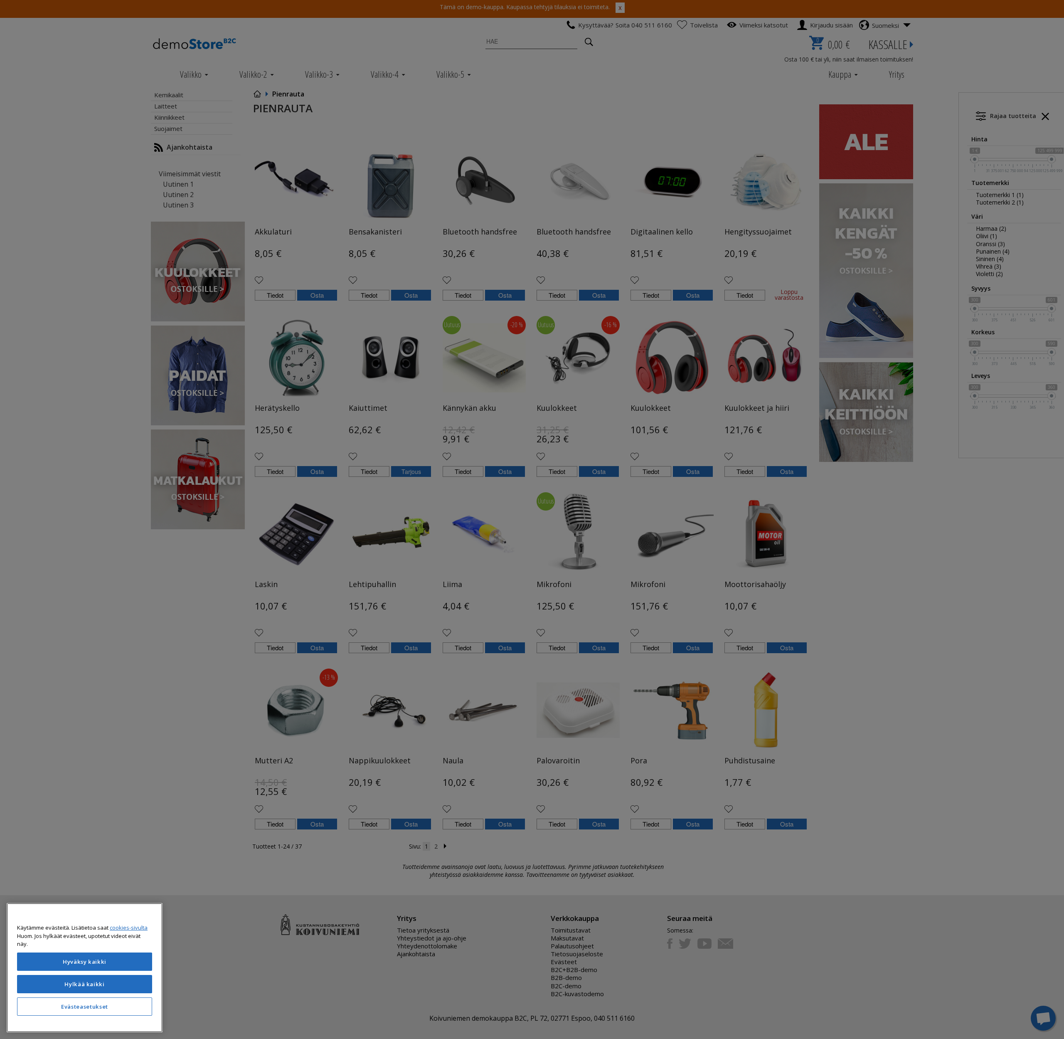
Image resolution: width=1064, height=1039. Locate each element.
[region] (85, 967)
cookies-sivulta (129, 927)
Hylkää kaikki (84, 984)
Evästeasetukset (84, 1006)
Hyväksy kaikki (84, 961)
